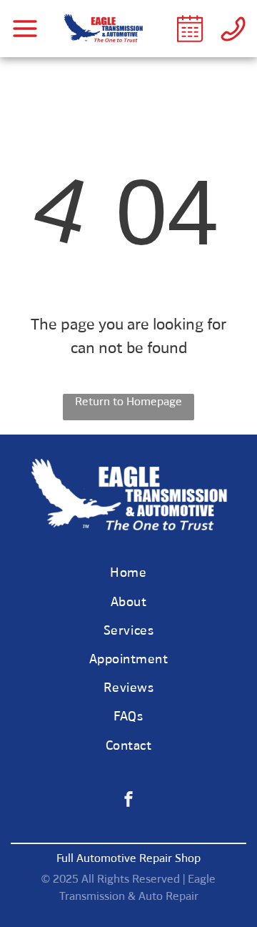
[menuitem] (128, 574)
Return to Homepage (128, 402)
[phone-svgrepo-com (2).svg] (233, 39)
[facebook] (128, 801)
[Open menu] (25, 28)
